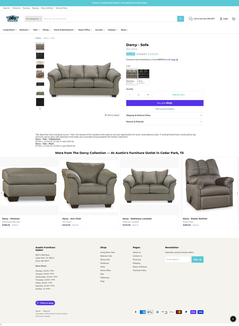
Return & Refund (47, 8)
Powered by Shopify (42, 316)
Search (37, 311)
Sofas (102, 267)
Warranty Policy (61, 8)
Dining (46, 29)
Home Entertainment (64, 29)
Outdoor (112, 29)
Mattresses (104, 277)
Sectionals (104, 263)
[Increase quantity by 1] (148, 94)
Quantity (129, 89)
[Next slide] (39, 109)
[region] (119, 193)
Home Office (84, 29)
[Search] (180, 19)
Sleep (124, 29)
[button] (224, 18)
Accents (99, 29)
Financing (26, 8)
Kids (35, 29)
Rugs (102, 281)
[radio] (132, 76)
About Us (6, 8)
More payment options (164, 109)
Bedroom (24, 29)
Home (38, 38)
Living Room (9, 29)
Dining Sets (105, 259)
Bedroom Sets (106, 256)
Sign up (198, 259)
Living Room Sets (107, 252)
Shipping (35, 8)
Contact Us (16, 8)
